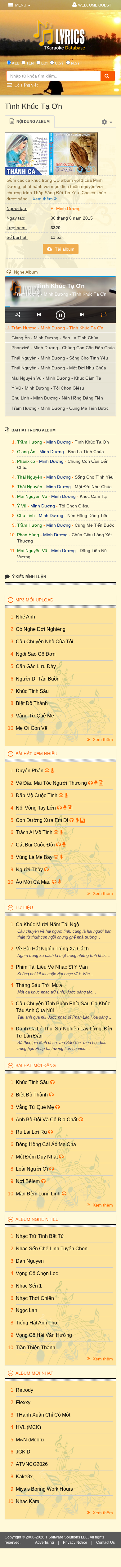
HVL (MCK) (28, 1427)
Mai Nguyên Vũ (32, 496)
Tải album (64, 249)
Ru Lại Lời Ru (32, 1132)
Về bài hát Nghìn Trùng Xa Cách (52, 948)
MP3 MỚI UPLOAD (34, 599)
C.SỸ (59, 63)
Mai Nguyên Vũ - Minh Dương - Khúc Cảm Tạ (56, 378)
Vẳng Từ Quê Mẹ (35, 715)
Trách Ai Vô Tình (35, 832)
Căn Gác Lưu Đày (36, 666)
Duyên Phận (30, 770)
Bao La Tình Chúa (86, 451)
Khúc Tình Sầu (32, 691)
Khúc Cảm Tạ (93, 496)
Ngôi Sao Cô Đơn (36, 654)
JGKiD (23, 1451)
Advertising (44, 1542)
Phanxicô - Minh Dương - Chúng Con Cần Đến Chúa (63, 347)
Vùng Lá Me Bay (35, 857)
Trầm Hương (29, 442)
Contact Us (105, 1542)
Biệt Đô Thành (32, 703)
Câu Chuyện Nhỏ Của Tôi (44, 641)
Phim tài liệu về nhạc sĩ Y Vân (52, 967)
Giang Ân (26, 451)
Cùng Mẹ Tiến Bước (94, 525)
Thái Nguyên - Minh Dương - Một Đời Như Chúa (58, 367)
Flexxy (23, 1402)
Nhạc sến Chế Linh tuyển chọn (51, 1248)
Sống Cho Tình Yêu (94, 477)
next (82, 314)
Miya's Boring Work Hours (44, 1489)
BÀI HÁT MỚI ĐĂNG (36, 1065)
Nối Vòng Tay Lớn (36, 807)
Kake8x (24, 1476)
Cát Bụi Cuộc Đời (36, 844)
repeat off (103, 314)
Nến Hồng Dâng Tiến (88, 515)
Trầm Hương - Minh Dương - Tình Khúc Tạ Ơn (57, 327)
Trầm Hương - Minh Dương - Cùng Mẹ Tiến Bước (60, 408)
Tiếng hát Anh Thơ (37, 1322)
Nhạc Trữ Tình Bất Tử (40, 1236)
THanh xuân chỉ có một (43, 1414)
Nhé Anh (25, 616)
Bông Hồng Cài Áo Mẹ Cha (46, 1144)
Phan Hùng (28, 534)
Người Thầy (30, 869)
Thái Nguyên (29, 477)
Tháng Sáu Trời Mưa (39, 985)
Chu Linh (26, 515)
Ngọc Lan (26, 1310)
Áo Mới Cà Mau (34, 882)
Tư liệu (24, 907)
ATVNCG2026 (32, 1464)
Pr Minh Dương (66, 208)
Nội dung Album (33, 121)
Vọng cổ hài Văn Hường (44, 1335)
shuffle (17, 314)
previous (39, 314)
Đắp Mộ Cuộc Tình (37, 795)
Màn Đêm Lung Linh (39, 1193)
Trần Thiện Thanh (35, 1347)
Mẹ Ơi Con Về (31, 728)
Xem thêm (43, 198)
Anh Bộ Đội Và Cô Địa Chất (47, 1119)
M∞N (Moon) (30, 1439)
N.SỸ (75, 63)
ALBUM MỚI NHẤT (34, 1373)
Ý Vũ (21, 505)
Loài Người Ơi (32, 1169)
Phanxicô (26, 461)
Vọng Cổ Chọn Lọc (37, 1273)
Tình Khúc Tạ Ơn (92, 442)
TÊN (30, 63)
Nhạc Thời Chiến (35, 1298)
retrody (24, 1390)
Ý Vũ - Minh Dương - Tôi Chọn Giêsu (47, 388)
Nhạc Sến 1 (29, 1285)
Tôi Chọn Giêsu (74, 505)
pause (60, 315)
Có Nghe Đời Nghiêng (40, 629)
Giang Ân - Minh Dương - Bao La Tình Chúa (54, 337)
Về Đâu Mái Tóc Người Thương (52, 783)
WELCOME (94, 5)
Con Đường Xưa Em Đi (42, 820)
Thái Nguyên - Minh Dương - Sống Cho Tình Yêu (59, 357)
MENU (20, 5)
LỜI (44, 63)
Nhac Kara (27, 1501)
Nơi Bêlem (28, 1181)
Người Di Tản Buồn (38, 678)
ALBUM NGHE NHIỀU (37, 1219)
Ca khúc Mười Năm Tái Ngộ (47, 924)
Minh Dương (58, 442)
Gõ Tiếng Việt (26, 85)
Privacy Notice (75, 1542)
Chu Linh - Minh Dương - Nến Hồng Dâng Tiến (57, 397)
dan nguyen (30, 1261)
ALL (15, 63)
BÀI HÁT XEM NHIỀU (36, 753)
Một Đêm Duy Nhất (37, 1156)
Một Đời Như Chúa (93, 486)
